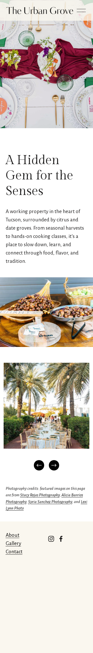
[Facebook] (61, 539)
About (12, 535)
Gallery (13, 543)
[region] (46, 417)
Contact (14, 551)
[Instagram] (51, 539)
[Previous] (39, 465)
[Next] (54, 465)
